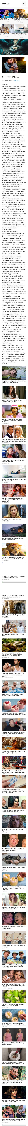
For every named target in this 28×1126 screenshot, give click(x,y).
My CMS (5, 3)
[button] (14, 47)
